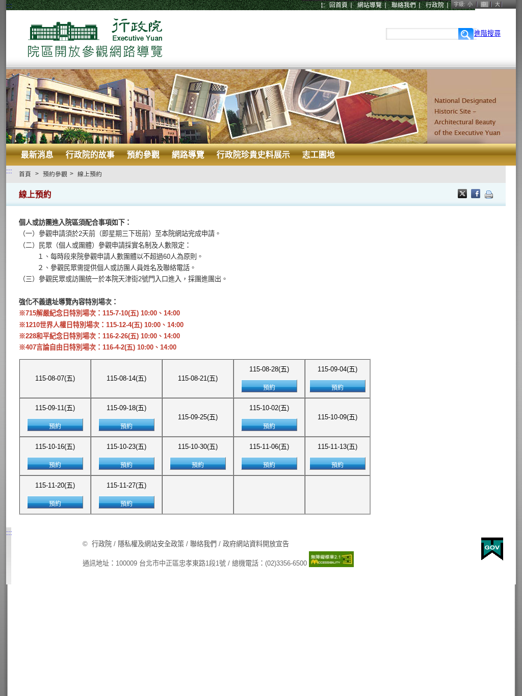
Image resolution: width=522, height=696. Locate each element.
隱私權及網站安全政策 (151, 544)
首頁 (25, 174)
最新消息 (37, 154)
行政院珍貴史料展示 (253, 154)
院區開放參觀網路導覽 (95, 39)
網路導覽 (188, 154)
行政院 (435, 5)
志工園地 (318, 154)
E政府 (492, 549)
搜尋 (466, 34)
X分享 (463, 194)
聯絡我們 (404, 5)
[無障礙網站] (331, 563)
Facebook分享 (476, 194)
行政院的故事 (90, 154)
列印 (488, 194)
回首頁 (338, 5)
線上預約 (89, 174)
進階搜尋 (487, 33)
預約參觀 (143, 154)
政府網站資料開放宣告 (256, 544)
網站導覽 (369, 5)
